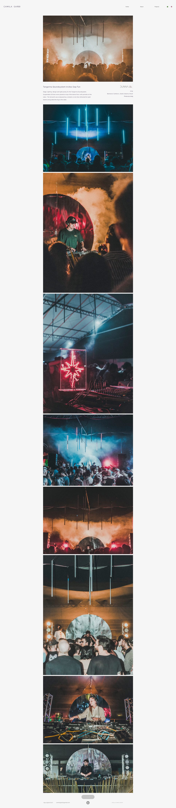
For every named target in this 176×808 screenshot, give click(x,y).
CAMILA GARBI (12, 7)
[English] (171, 6)
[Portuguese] (167, 6)
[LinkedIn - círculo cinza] (88, 802)
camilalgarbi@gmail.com (63, 802)
